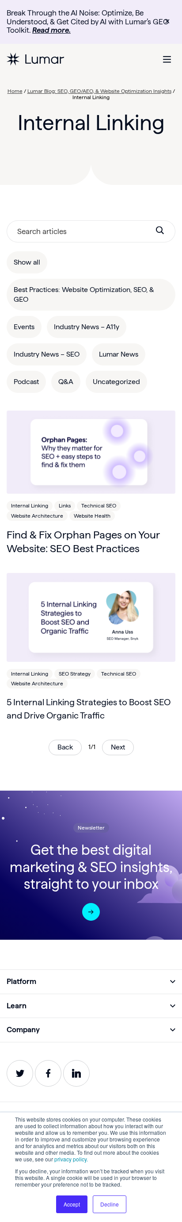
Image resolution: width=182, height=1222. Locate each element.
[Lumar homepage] (35, 59)
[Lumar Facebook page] (48, 1073)
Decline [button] (109, 1204)
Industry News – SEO (47, 354)
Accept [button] (72, 1204)
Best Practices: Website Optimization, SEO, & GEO (84, 294)
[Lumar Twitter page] (20, 1073)
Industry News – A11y (86, 326)
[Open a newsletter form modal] (91, 912)
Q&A (65, 381)
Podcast (26, 381)
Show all (27, 262)
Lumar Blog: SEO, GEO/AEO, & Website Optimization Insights (99, 91)
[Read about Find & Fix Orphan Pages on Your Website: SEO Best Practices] (91, 452)
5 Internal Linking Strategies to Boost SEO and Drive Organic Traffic (89, 708)
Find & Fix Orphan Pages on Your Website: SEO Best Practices (83, 541)
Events (24, 326)
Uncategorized (116, 381)
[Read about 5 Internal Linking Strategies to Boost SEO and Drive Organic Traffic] (91, 617)
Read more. (51, 30)
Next (118, 747)
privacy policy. (71, 1159)
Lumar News (118, 354)
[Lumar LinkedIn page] (76, 1073)
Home (15, 91)
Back (65, 747)
